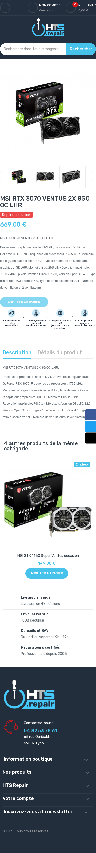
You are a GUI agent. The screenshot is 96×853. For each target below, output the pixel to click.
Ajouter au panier (24, 302)
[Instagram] (90, 437)
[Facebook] (90, 414)
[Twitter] (90, 426)
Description (17, 352)
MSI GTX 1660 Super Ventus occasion (48, 556)
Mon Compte (49, 5)
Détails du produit (59, 352)
